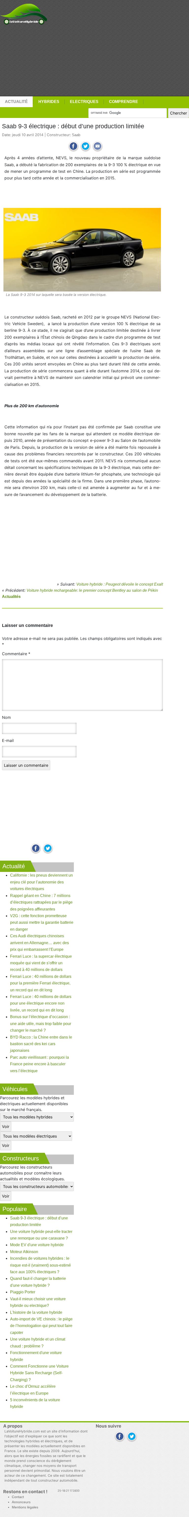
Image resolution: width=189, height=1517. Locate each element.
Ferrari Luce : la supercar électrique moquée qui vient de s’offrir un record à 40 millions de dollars (41, 963)
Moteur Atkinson (24, 1252)
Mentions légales (25, 1507)
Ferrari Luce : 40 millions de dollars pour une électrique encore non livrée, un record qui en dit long (40, 1003)
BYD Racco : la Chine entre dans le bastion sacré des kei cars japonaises (41, 1044)
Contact (18, 1497)
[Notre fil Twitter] (47, 848)
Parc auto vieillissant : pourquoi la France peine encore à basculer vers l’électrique (39, 1064)
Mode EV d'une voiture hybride (37, 1245)
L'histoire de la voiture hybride (36, 1312)
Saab (76, 135)
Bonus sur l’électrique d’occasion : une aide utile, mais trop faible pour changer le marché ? (40, 1023)
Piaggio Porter (22, 1292)
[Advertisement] (94, 60)
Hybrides (48, 102)
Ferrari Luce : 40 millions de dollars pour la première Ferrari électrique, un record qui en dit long (40, 983)
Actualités (11, 596)
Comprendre (123, 102)
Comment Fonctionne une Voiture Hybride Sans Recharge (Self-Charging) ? (39, 1373)
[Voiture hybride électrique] (23, 13)
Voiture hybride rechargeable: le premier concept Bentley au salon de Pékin (92, 590)
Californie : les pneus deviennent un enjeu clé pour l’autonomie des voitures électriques (41, 882)
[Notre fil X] (131, 1436)
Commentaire (16, 653)
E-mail (8, 740)
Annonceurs (21, 1502)
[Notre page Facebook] (35, 848)
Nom (6, 717)
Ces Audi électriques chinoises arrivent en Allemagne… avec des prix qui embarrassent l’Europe (39, 943)
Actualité (16, 102)
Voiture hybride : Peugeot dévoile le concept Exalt (119, 584)
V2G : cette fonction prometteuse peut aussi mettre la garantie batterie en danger (41, 922)
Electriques (84, 102)
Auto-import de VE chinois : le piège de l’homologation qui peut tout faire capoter (41, 1326)
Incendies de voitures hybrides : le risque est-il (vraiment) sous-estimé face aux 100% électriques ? (40, 1265)
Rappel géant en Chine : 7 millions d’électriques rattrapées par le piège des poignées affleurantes (41, 902)
